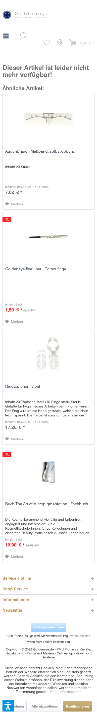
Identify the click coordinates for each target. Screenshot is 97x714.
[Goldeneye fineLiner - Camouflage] (48, 236)
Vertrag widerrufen (48, 627)
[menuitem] (5, 37)
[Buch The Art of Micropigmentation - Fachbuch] (48, 471)
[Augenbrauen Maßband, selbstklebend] (48, 119)
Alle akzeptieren (45, 706)
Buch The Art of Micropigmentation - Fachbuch (46, 504)
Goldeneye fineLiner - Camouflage (35, 269)
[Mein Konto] (60, 43)
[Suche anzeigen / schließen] (25, 36)
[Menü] (5, 37)
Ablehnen (16, 706)
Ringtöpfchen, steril (22, 386)
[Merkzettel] (47, 43)
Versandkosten (80, 636)
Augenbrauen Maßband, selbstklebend (40, 151)
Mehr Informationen (65, 692)
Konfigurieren (77, 706)
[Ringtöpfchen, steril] (48, 354)
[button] (8, 706)
